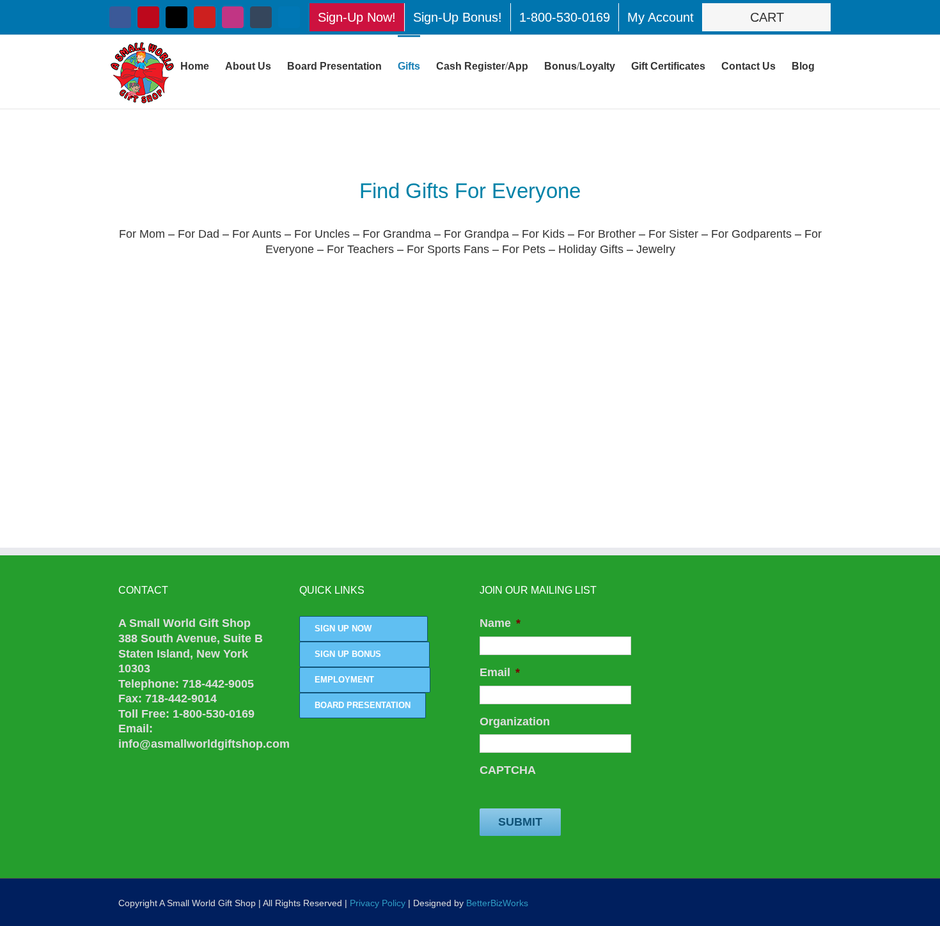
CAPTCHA (508, 770)
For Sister (674, 234)
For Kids (543, 234)
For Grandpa (476, 234)
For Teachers (360, 249)
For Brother (606, 234)
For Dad (198, 234)
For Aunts (256, 234)
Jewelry (655, 249)
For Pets (523, 249)
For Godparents (753, 234)
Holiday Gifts (590, 249)
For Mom (142, 234)
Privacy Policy (377, 903)
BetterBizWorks (497, 903)
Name (500, 623)
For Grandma (397, 234)
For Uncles (322, 234)
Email (500, 672)
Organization (515, 721)
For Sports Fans (448, 249)
